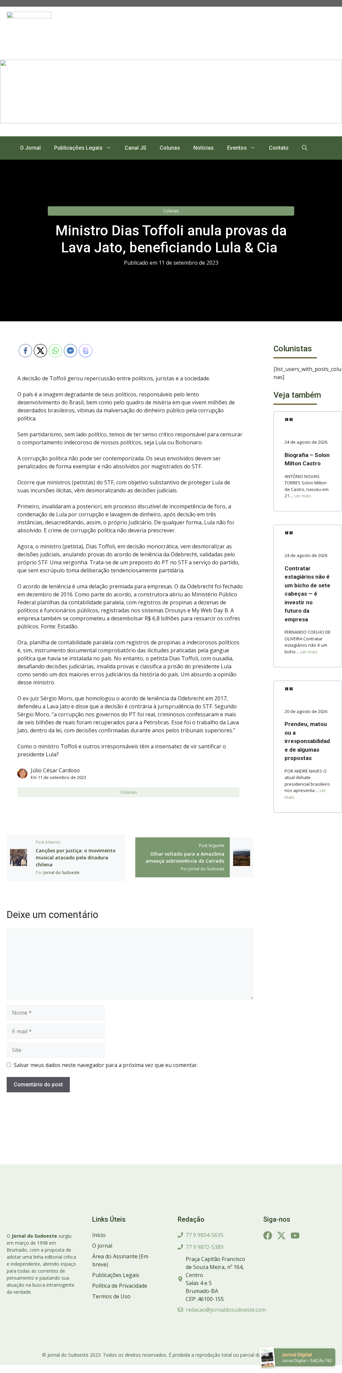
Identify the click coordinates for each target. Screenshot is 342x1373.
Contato (279, 148)
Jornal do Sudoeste (61, 872)
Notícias (203, 148)
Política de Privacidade (119, 1285)
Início (99, 1235)
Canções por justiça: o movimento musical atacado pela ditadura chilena (76, 857)
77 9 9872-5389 (204, 1247)
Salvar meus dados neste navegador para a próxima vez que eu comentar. (106, 1065)
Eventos (237, 148)
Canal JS (135, 148)
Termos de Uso (111, 1296)
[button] (304, 148)
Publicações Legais (78, 148)
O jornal (102, 1245)
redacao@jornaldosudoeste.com (226, 1309)
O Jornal (30, 148)
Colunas (170, 148)
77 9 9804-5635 (204, 1235)
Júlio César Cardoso (55, 770)
